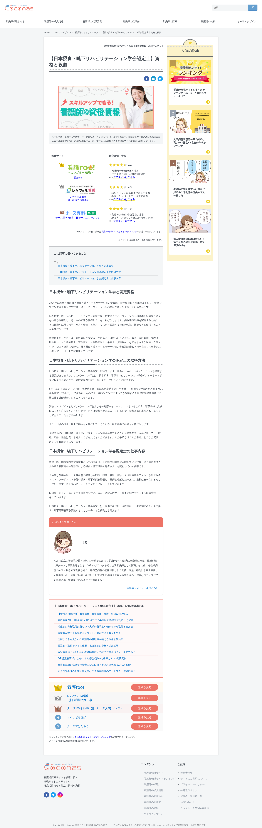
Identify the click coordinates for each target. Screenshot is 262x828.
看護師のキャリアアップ (86, 32)
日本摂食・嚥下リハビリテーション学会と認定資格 (86, 265)
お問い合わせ (187, 802)
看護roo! (75, 687)
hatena (153, 78)
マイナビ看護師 (76, 717)
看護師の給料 (208, 21)
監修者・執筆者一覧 (191, 796)
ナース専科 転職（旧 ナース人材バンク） (95, 708)
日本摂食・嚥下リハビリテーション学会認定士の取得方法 (89, 272)
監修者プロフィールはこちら (142, 588)
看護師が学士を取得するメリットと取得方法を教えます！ (89, 633)
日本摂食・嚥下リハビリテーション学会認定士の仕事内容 (89, 278)
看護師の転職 (169, 21)
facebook (146, 78)
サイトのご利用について (193, 778)
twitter (160, 78)
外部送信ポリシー (190, 790)
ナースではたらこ (78, 726)
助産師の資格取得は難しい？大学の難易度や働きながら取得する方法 (95, 626)
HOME (47, 32)
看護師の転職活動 (92, 21)
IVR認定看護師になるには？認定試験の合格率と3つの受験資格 (92, 658)
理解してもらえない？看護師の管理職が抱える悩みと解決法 (90, 639)
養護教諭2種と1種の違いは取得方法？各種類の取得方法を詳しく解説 (95, 620)
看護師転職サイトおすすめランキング (119, 231)
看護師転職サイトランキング (160, 778)
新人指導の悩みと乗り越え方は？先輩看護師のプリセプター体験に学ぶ (96, 671)
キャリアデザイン (247, 21)
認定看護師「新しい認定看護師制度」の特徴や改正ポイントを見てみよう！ (99, 652)
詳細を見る (144, 687)
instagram (60, 795)
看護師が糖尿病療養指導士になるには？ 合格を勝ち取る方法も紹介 (94, 664)
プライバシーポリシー (192, 784)
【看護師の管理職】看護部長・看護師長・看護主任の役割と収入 (93, 614)
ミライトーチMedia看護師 (194, 808)
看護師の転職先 (131, 21)
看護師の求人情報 (54, 21)
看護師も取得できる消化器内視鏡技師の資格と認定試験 (88, 645)
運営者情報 (186, 772)
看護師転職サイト (15, 21)
